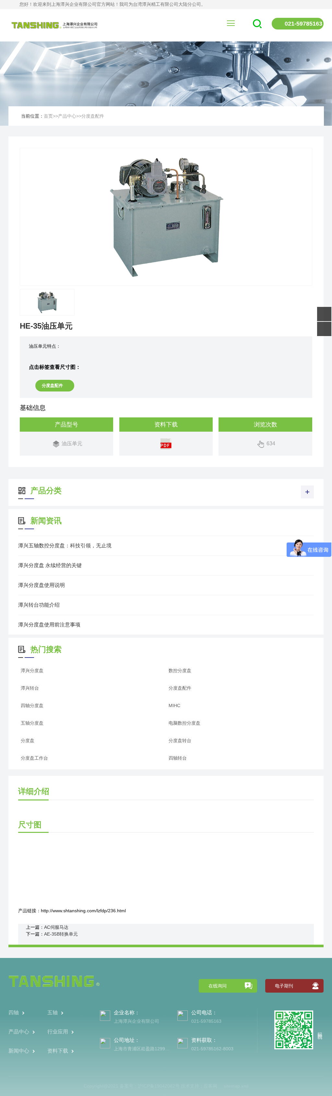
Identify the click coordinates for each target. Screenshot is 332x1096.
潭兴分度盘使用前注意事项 (49, 624)
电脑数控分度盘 (184, 723)
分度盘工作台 (34, 758)
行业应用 (57, 1031)
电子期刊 (284, 985)
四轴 (13, 1012)
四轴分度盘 (32, 705)
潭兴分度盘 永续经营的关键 (50, 565)
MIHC (174, 705)
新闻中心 (18, 1051)
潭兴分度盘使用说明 (41, 585)
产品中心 (67, 116)
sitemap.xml (236, 1086)
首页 (48, 116)
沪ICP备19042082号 (159, 1086)
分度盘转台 (180, 740)
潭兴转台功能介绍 (39, 605)
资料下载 (57, 1051)
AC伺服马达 (56, 927)
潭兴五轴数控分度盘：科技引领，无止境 (65, 545)
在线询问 (217, 985)
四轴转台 (178, 758)
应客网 (210, 1086)
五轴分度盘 (32, 723)
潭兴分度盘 (32, 670)
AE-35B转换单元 (61, 934)
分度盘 (27, 740)
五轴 (52, 1012)
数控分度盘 (180, 670)
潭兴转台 (30, 688)
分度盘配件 (92, 116)
